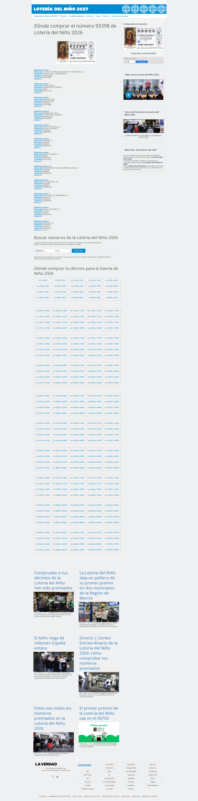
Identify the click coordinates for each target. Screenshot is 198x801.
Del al (43, 280)
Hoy (87, 778)
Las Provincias (109, 778)
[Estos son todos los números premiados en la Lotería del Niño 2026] (54, 742)
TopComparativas (152, 785)
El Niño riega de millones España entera (49, 643)
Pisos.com (153, 764)
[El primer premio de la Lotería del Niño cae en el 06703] (99, 732)
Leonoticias (131, 764)
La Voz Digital (109, 785)
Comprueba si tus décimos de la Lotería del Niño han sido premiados (53, 580)
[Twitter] (57, 776)
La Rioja (87, 785)
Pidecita (152, 782)
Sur (109, 775)
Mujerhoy (153, 768)
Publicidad (125, 796)
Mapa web (136, 796)
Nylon (153, 778)
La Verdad (46, 764)
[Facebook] (53, 776)
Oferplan (131, 789)
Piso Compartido (131, 771)
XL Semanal (153, 771)
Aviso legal (76, 796)
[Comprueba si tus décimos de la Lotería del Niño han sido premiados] (54, 601)
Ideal (109, 771)
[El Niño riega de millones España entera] (54, 662)
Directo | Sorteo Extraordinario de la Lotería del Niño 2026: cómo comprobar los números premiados (98, 653)
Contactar (43, 796)
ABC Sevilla (87, 775)
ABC (87, 771)
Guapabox (131, 778)
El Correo (88, 782)
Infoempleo (131, 775)
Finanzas (131, 782)
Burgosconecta (131, 768)
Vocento (84, 765)
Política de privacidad (110, 796)
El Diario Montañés (109, 782)
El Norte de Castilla (87, 789)
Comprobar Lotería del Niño (143, 53)
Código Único (152, 775)
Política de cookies (150, 796)
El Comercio (109, 768)
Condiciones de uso (92, 796)
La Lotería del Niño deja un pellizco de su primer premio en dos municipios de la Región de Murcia (97, 585)
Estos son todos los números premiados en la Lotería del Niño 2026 (52, 718)
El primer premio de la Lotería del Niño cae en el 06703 (98, 713)
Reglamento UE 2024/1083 (59, 796)
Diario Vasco (109, 764)
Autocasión (131, 785)
